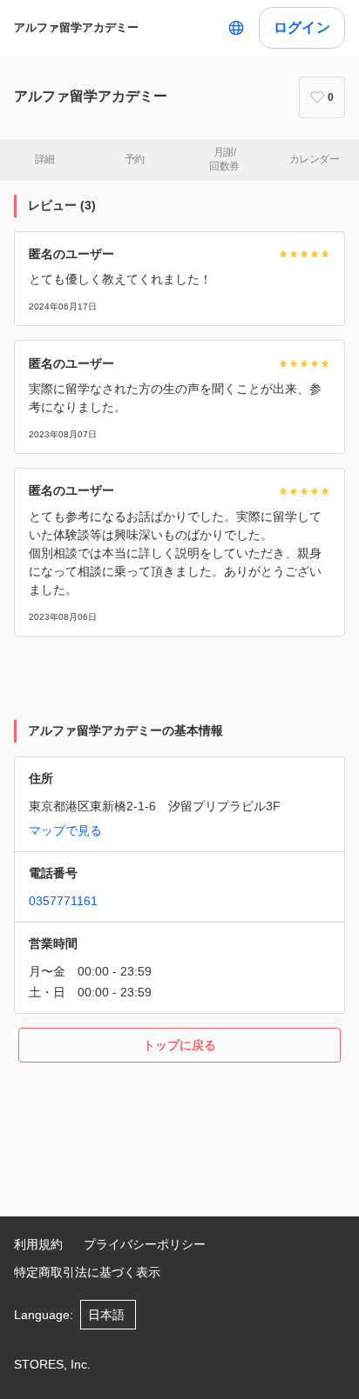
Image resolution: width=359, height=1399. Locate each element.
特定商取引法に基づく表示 (87, 1272)
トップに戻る (179, 1045)
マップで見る (65, 830)
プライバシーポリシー (145, 1244)
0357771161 (63, 901)
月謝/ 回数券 (224, 159)
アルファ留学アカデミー (76, 27)
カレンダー (314, 159)
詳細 (45, 159)
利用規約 (38, 1244)
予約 (135, 159)
